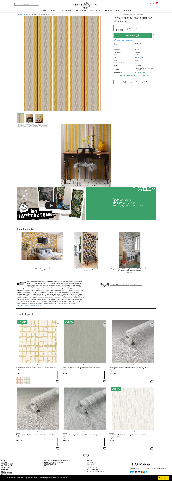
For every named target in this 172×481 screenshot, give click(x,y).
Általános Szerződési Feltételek (56, 460)
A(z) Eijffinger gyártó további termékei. (29, 306)
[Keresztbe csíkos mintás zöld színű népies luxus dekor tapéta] (27, 380)
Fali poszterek (6, 466)
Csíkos (137, 63)
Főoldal (19, 14)
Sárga (141, 57)
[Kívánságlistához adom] (153, 35)
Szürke (137, 57)
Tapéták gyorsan (7, 464)
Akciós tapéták (6, 467)
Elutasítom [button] (153, 477)
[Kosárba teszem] (57, 381)
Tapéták (25, 14)
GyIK (45, 466)
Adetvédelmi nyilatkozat (53, 462)
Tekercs (132, 30)
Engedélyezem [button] (163, 477)
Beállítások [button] (63, 477)
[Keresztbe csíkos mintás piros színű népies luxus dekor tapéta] (19, 380)
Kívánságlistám (50, 464)
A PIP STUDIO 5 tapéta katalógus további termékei (126, 285)
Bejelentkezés (6, 473)
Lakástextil (5, 469)
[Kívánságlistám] (157, 3)
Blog (3, 471)
